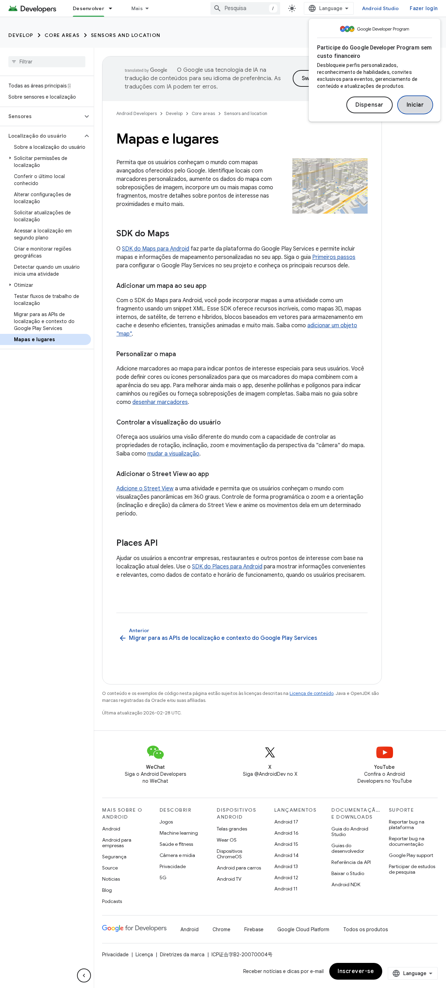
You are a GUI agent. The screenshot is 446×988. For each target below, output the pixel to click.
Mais (137, 8)
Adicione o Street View (145, 488)
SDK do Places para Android (227, 566)
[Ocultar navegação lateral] (84, 975)
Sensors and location (126, 35)
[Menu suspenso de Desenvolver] (113, 8)
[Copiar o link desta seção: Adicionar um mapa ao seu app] (214, 286)
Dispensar (369, 104)
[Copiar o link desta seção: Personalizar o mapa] (183, 355)
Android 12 (286, 877)
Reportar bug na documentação (406, 841)
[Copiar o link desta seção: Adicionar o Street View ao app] (216, 474)
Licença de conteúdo (311, 693)
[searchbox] (46, 61)
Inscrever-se (356, 971)
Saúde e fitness (176, 844)
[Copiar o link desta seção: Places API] (165, 543)
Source (110, 868)
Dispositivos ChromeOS (229, 854)
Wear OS (227, 840)
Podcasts (112, 901)
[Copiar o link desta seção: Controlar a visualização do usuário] (228, 423)
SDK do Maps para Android (155, 248)
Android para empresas (116, 843)
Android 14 (286, 855)
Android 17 (286, 822)
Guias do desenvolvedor (347, 848)
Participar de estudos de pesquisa (412, 869)
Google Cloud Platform (303, 929)
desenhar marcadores (160, 402)
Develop (20, 35)
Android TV (229, 879)
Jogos (166, 822)
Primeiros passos (333, 257)
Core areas (62, 35)
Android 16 (286, 833)
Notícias (111, 879)
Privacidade (173, 866)
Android (111, 829)
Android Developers (136, 113)
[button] (41, 116)
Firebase (253, 929)
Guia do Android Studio (349, 831)
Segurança (114, 856)
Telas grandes (232, 829)
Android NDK (345, 884)
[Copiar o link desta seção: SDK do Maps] (176, 234)
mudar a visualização (173, 453)
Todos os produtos (365, 929)
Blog (107, 890)
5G (163, 877)
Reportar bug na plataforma (406, 824)
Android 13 (286, 866)
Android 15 (286, 844)
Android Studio (380, 8)
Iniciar (415, 104)
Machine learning (179, 833)
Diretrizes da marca (182, 954)
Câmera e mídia (177, 855)
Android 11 (286, 889)
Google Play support (411, 855)
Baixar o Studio (347, 873)
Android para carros (239, 868)
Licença (144, 954)
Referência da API (351, 862)
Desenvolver (88, 8)
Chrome (221, 929)
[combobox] (245, 8)
